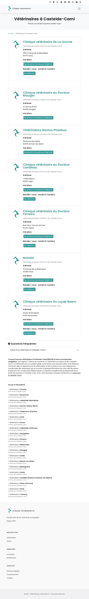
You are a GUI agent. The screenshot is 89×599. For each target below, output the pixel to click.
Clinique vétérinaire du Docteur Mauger (46, 94)
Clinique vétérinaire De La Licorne (47, 42)
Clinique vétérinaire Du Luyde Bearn (49, 302)
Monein (28, 258)
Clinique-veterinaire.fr (21, 8)
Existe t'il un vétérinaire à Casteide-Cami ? (28, 350)
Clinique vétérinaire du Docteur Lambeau (46, 166)
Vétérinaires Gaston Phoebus (45, 130)
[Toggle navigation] (79, 9)
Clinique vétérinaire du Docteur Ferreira (46, 212)
